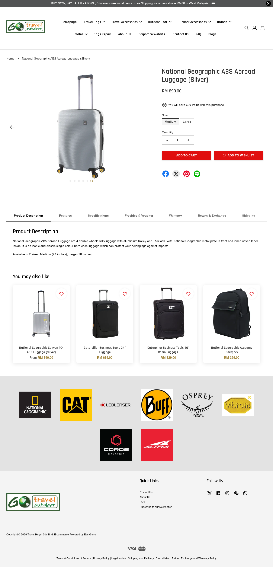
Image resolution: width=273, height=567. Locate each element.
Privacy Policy (101, 558)
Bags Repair (102, 34)
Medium (170, 121)
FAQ (198, 34)
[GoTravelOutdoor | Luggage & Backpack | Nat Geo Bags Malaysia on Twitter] (209, 495)
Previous (12, 127)
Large (187, 121)
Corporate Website (151, 34)
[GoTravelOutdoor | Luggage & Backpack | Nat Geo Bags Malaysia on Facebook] (218, 495)
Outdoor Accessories (192, 22)
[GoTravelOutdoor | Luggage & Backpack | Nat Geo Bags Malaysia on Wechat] (236, 495)
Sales (79, 34)
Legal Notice (118, 558)
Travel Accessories (124, 22)
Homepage (69, 22)
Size (165, 115)
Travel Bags (92, 22)
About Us (124, 34)
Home (10, 58)
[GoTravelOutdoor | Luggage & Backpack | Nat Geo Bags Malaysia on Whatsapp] (245, 495)
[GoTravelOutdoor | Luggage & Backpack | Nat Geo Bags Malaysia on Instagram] (227, 495)
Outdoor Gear (157, 22)
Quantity (167, 132)
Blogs (212, 34)
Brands (222, 22)
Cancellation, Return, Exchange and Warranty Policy (186, 558)
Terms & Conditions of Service (74, 558)
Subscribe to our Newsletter (156, 507)
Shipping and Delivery (141, 558)
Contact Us (181, 34)
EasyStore (90, 534)
